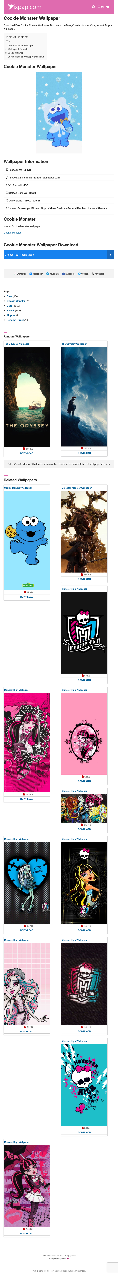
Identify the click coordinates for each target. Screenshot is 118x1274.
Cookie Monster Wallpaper (20, 45)
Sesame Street (15, 320)
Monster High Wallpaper (74, 588)
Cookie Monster (15, 52)
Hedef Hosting (50, 1270)
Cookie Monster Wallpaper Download (26, 56)
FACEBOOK (70, 274)
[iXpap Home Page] (24, 6)
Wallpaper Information (18, 49)
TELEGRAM (54, 274)
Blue (10, 296)
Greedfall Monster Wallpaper (77, 487)
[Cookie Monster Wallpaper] (59, 112)
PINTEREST (99, 274)
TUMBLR (84, 274)
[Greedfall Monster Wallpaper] (84, 532)
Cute (10, 305)
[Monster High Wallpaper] (84, 633)
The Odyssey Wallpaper (16, 343)
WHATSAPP (21, 274)
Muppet (11, 315)
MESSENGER (37, 274)
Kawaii (11, 310)
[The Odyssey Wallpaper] (27, 397)
